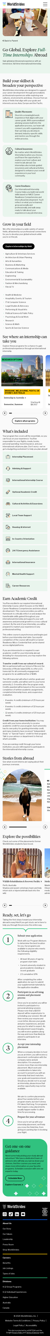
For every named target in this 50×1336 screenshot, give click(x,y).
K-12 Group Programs (12, 1287)
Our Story (7, 1229)
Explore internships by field (19, 246)
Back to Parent (11, 41)
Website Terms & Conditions (18, 1320)
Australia (7, 1302)
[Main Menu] (45, 4)
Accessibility (31, 1325)
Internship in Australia (14, 397)
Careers (7, 1258)
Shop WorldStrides (11, 1250)
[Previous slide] (5, 413)
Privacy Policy (39, 1320)
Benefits (7, 1263)
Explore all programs (25, 421)
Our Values (7, 1234)
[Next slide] (45, 413)
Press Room (8, 1244)
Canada (6, 1308)
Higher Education (10, 1297)
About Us (7, 1223)
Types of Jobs (9, 1273)
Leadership (8, 1239)
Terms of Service (32, 1333)
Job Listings (8, 1268)
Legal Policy (18, 1325)
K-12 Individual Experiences (15, 1292)
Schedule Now (15, 1178)
